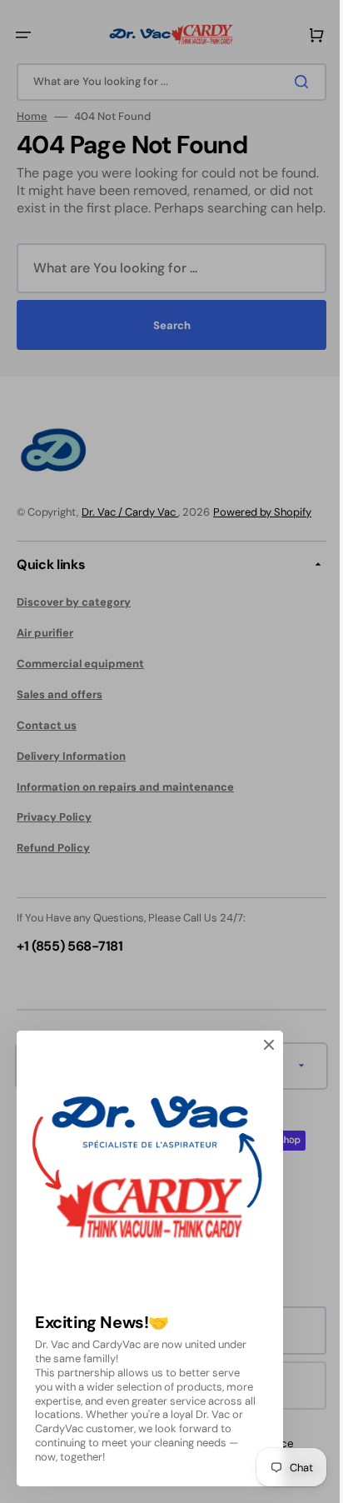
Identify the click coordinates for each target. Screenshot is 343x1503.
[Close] (269, 1045)
